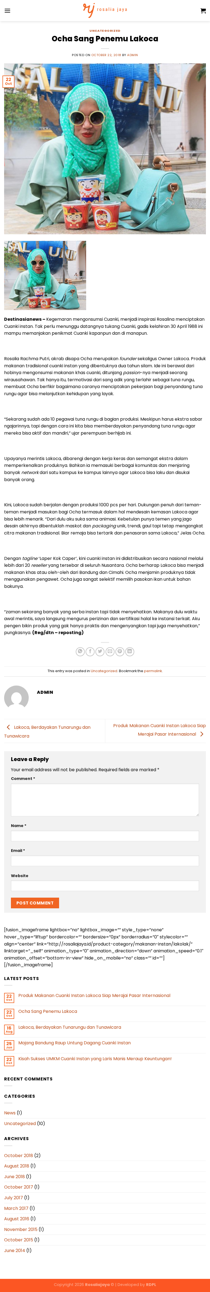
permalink (153, 671)
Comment (23, 778)
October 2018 (18, 1155)
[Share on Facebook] (90, 651)
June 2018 (14, 1177)
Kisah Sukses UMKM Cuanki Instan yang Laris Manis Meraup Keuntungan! (95, 1058)
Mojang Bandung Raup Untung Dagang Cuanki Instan (74, 1042)
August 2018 (16, 1166)
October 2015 (18, 1240)
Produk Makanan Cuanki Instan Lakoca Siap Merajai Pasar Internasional (94, 995)
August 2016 (16, 1219)
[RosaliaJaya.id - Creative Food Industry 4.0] (105, 10)
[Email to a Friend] (110, 651)
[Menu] (7, 10)
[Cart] (203, 11)
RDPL (151, 1284)
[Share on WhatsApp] (80, 651)
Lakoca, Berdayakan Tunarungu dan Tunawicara (69, 1027)
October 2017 (18, 1187)
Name (19, 825)
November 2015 (20, 1229)
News (10, 1113)
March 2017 (16, 1208)
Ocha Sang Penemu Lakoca (47, 1011)
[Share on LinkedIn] (129, 651)
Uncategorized (104, 30)
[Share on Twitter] (99, 651)
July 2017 (13, 1198)
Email (18, 850)
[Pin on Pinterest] (119, 651)
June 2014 (14, 1250)
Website (19, 875)
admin (132, 55)
